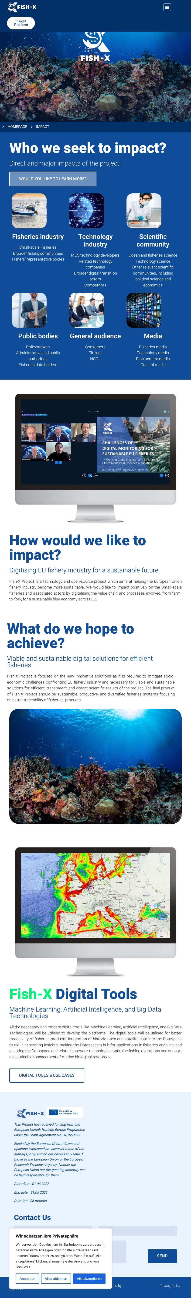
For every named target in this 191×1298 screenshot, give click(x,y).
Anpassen (27, 1278)
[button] (167, 7)
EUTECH (16, 1289)
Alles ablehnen (56, 1278)
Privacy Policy (170, 1285)
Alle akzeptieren (89, 1278)
